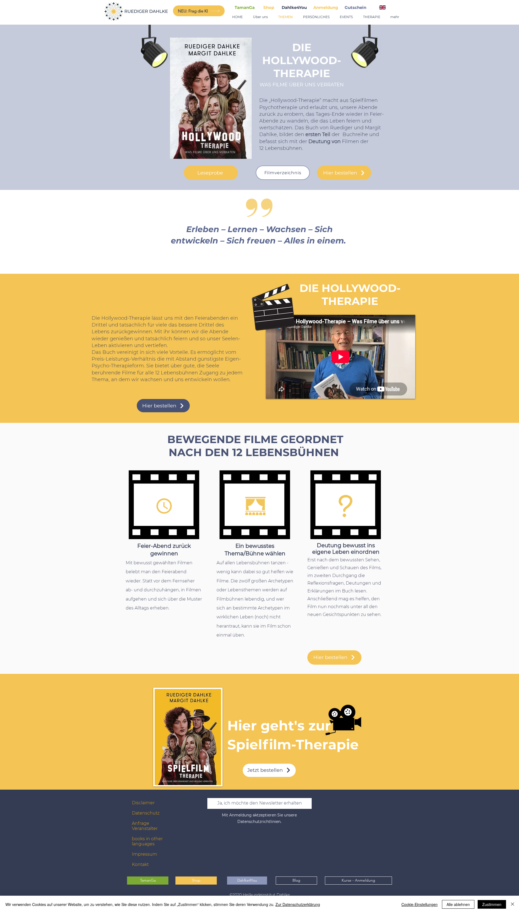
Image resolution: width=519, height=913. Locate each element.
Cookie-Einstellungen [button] (419, 904)
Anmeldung (325, 7)
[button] (356, 7)
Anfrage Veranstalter (145, 826)
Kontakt (140, 864)
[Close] (512, 904)
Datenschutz (145, 813)
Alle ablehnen (458, 904)
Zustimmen (491, 904)
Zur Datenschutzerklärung (297, 904)
